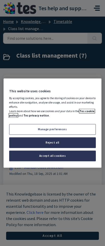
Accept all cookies (52, 156)
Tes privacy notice (36, 115)
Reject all (52, 142)
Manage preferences (52, 129)
